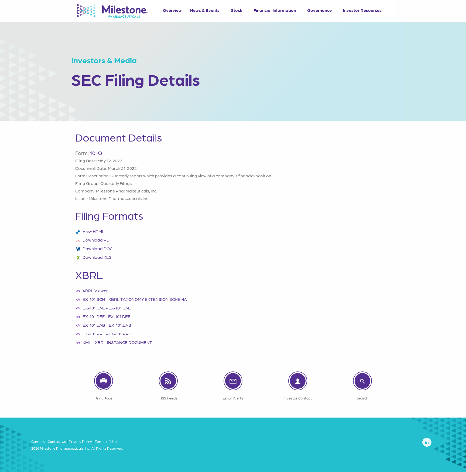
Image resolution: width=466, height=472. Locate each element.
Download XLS (97, 257)
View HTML (94, 231)
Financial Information (274, 10)
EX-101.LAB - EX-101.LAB (107, 325)
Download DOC (97, 248)
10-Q (96, 153)
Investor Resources (362, 10)
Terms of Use (106, 441)
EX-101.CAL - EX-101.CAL (107, 307)
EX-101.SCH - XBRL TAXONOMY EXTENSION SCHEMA (135, 299)
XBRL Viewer (95, 290)
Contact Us (56, 441)
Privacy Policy (80, 441)
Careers (38, 441)
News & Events (205, 10)
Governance (319, 10)
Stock (236, 10)
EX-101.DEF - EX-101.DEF (106, 316)
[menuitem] (172, 8)
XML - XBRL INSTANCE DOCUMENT (117, 342)
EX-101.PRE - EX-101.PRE (107, 333)
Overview (172, 10)
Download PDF (97, 239)
